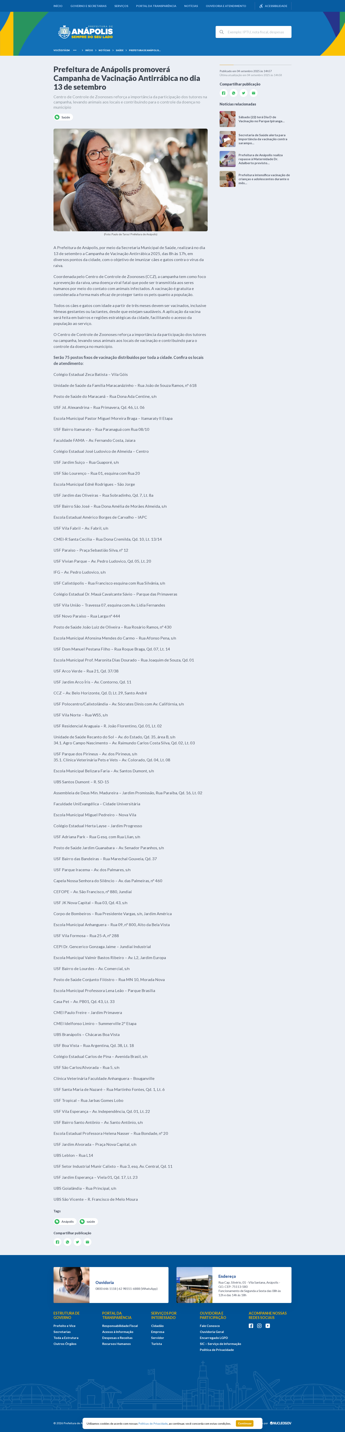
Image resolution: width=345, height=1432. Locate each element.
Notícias (191, 6)
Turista (156, 1344)
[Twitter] (77, 1242)
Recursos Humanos (116, 1344)
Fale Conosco (210, 1326)
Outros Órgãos (65, 1344)
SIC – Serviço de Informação (220, 1344)
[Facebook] (57, 1242)
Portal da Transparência (156, 6)
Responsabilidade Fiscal (120, 1326)
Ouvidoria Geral (212, 1332)
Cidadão (157, 1326)
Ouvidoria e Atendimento (226, 6)
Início (58, 6)
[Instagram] (259, 1326)
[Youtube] (268, 1326)
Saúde (119, 50)
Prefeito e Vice (64, 1326)
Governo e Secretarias (88, 6)
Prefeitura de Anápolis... (145, 50)
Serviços (121, 6)
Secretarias (62, 1332)
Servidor (157, 1338)
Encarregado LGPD (214, 1338)
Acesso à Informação (117, 1332)
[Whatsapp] (67, 1242)
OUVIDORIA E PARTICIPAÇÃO (213, 1315)
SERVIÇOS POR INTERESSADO (163, 1315)
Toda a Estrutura (66, 1338)
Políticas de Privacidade (153, 1423)
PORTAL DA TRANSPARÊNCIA (117, 1315)
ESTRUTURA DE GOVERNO (67, 1315)
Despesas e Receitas (117, 1338)
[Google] (87, 1242)
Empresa (157, 1332)
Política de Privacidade (217, 1350)
